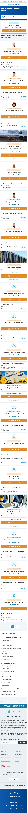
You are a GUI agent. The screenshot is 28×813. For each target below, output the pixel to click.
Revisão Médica (18, 754)
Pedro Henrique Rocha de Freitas (14, 352)
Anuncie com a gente (5, 761)
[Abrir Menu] (2, 4)
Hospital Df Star (14, 25)
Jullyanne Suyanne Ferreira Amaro (14, 293)
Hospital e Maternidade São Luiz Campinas (11, 648)
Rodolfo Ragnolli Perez (14, 172)
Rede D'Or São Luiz (10, 805)
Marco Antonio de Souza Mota (14, 443)
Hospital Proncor (5, 659)
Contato (17, 761)
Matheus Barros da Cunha (14, 231)
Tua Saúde (3, 1)
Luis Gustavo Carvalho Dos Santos (14, 414)
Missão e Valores (18, 751)
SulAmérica (5, 808)
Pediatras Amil (5, 668)
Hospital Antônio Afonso (7, 656)
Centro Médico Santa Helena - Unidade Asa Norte (12, 552)
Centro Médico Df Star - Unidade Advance (12, 334)
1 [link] (12, 626)
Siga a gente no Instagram (12, 716)
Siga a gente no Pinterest (20, 716)
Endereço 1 (3, 454)
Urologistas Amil (5, 685)
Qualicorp (22, 808)
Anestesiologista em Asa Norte (9, 694)
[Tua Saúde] (14, 711)
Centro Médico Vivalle (7, 654)
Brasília (24, 701)
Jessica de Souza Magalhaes (14, 110)
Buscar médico (10, 1)
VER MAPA (24, 67)
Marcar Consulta (10, 701)
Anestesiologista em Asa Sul (8, 691)
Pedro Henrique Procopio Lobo (14, 602)
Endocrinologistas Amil (7, 666)
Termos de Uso (18, 757)
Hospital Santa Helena (5, 554)
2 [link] (15, 626)
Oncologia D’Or (19, 805)
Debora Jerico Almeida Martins (14, 540)
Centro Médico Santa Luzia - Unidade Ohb (12, 62)
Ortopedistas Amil (6, 682)
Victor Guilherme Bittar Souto (14, 51)
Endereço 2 (9, 454)
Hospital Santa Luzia (5, 64)
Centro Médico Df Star (7, 304)
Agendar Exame (18, 1)
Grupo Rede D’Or (21, 785)
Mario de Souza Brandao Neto (14, 81)
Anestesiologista (18, 701)
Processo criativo (5, 754)
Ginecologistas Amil (6, 676)
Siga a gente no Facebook (16, 716)
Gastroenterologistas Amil (8, 671)
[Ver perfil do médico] (14, 44)
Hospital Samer (5, 651)
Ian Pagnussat (14, 476)
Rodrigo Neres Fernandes (14, 202)
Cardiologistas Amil (6, 674)
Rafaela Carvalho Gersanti (14, 322)
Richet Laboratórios (14, 808)
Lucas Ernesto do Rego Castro (14, 571)
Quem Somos (4, 751)
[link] (18, 626)
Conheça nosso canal (8, 716)
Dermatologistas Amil (7, 679)
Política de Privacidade (6, 757)
